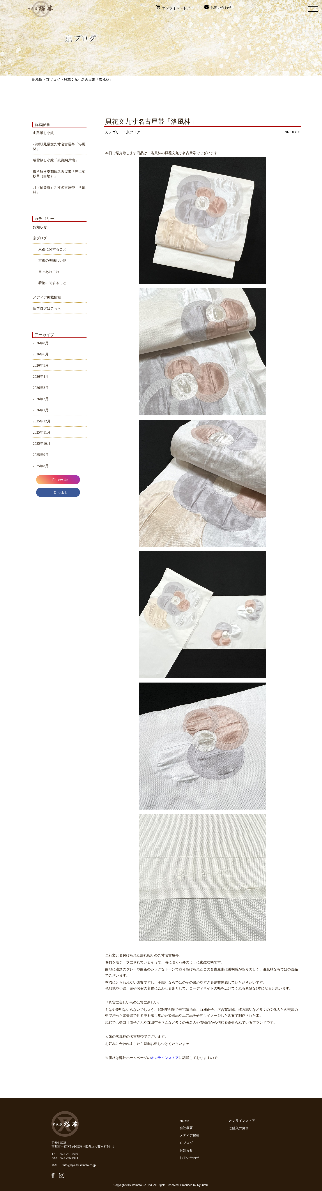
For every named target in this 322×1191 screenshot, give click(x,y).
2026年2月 (41, 399)
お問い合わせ (220, 7)
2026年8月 (41, 343)
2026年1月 (41, 410)
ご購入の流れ (239, 1128)
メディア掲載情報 (47, 297)
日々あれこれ (48, 271)
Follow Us (60, 480)
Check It (60, 492)
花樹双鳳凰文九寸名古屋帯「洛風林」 (59, 146)
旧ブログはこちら (47, 308)
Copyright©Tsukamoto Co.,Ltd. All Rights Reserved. (146, 1185)
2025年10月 (41, 443)
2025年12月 (41, 421)
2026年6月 (41, 354)
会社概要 (186, 1128)
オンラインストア (175, 8)
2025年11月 (41, 432)
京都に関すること (52, 249)
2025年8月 (41, 466)
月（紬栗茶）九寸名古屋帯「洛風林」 (59, 190)
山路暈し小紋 (43, 133)
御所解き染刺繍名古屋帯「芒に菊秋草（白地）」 (59, 174)
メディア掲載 (189, 1135)
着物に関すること (52, 283)
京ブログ (53, 79)
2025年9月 (41, 455)
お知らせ (40, 227)
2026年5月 (41, 365)
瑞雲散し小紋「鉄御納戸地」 (55, 160)
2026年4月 (41, 376)
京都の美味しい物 (52, 260)
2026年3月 (41, 388)
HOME (37, 79)
